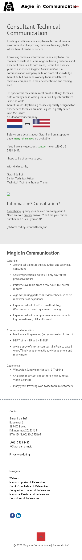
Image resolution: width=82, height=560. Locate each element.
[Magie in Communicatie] (41, 6)
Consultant (15, 498)
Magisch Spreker (19, 482)
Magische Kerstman (20, 494)
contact (41, 146)
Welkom (14, 478)
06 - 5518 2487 (20, 442)
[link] (28, 123)
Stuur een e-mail (22, 446)
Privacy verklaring (19, 454)
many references (23, 138)
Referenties (38, 482)
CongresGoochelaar (21, 490)
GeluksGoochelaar (20, 486)
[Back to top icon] (41, 536)
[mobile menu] (76, 6)
